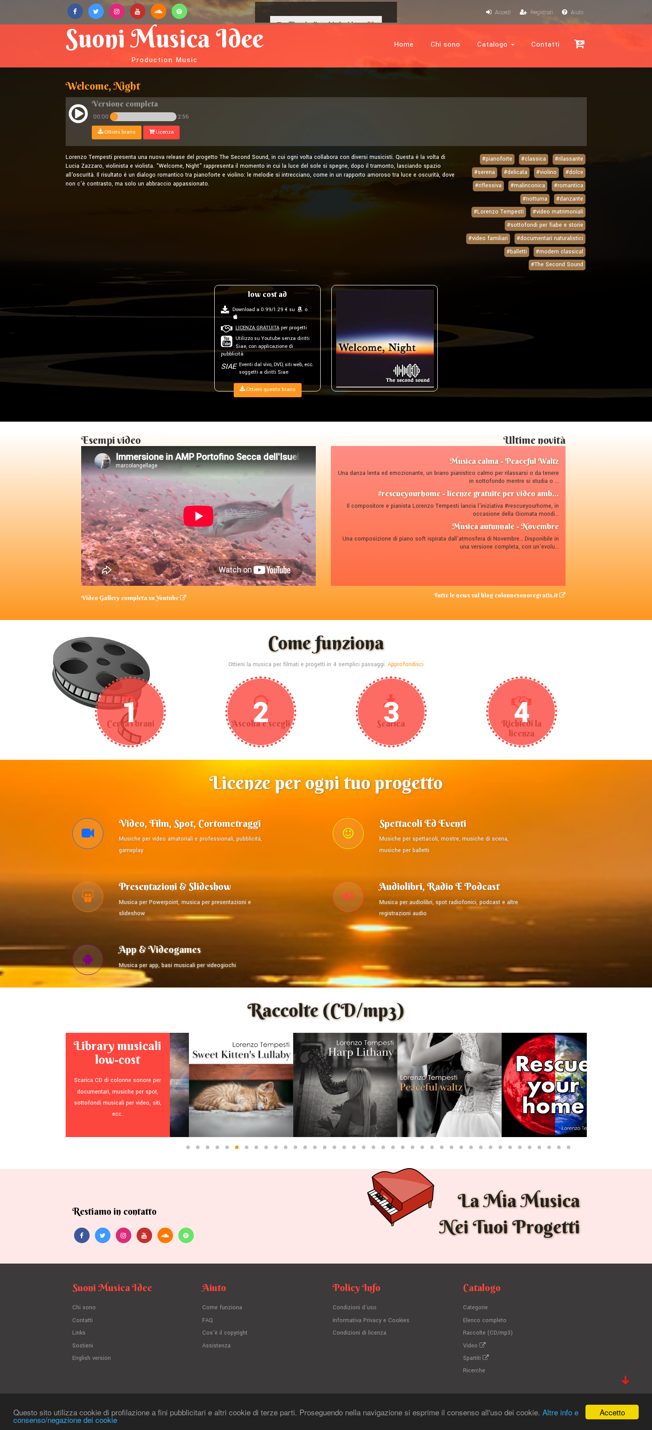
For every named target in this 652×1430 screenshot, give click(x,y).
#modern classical (559, 252)
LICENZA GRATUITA (257, 327)
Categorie (475, 1307)
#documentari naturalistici (550, 238)
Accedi (502, 12)
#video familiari (488, 238)
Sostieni (82, 1346)
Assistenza (216, 1346)
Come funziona (222, 1307)
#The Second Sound (557, 265)
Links (79, 1333)
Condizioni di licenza (359, 1333)
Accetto (612, 1412)
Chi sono (445, 44)
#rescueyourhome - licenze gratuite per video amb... (468, 493)
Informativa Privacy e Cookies (371, 1320)
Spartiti (473, 1358)
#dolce (574, 172)
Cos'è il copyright (224, 1333)
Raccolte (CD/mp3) (488, 1333)
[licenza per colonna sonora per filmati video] (87, 836)
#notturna (534, 199)
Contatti (545, 44)
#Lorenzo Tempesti (499, 212)
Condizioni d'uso (355, 1307)
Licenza (164, 132)
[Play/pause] (78, 115)
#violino (546, 172)
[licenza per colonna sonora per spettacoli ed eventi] (348, 836)
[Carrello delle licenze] (579, 44)
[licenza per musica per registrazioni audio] (348, 899)
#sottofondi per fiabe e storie (545, 225)
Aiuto (576, 12)
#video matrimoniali (558, 212)
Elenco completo (485, 1320)
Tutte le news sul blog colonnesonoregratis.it (496, 595)
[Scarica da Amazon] (299, 309)
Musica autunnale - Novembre (505, 526)
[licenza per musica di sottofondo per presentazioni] (87, 899)
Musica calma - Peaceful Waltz (504, 461)
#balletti (517, 252)
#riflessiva (488, 186)
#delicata (515, 172)
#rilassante (569, 159)
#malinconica (528, 186)
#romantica (568, 186)
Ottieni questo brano (270, 389)
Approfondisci (406, 664)
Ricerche (474, 1371)
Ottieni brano (119, 132)
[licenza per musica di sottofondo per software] (87, 962)
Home (404, 44)
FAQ (207, 1320)
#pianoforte (497, 159)
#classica (533, 159)
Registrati (541, 12)
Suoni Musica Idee (164, 43)
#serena (484, 172)
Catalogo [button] (493, 44)
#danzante (569, 199)
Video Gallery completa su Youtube (130, 598)
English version (91, 1358)
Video (471, 1346)
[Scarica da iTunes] (235, 317)
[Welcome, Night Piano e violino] (385, 339)
